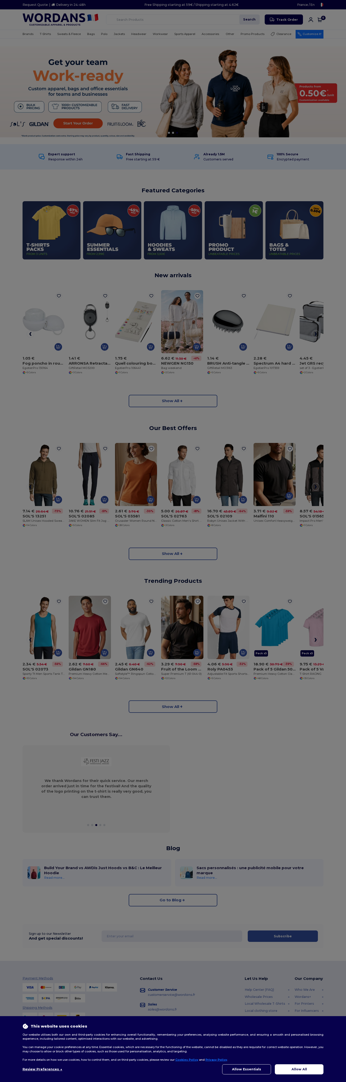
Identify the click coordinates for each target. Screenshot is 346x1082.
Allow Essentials (246, 1069)
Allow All (299, 1069)
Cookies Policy (186, 1059)
